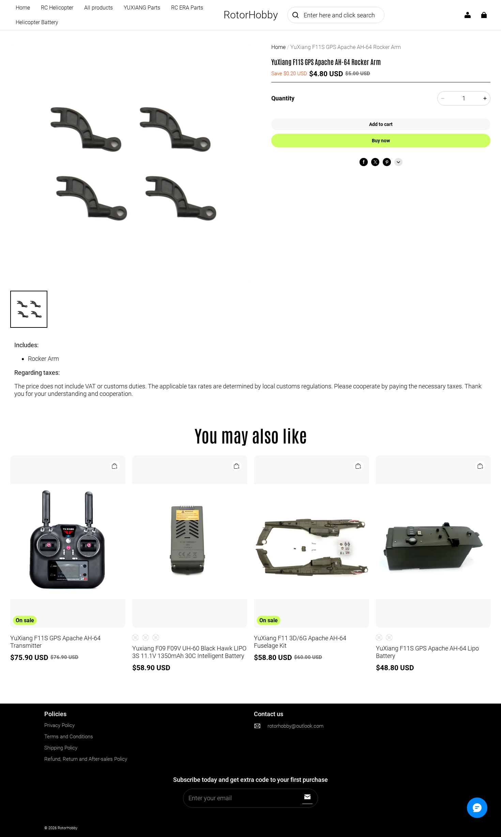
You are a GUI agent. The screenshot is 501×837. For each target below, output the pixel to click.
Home (23, 7)
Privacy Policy (59, 725)
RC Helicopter (57, 7)
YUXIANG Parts (142, 7)
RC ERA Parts (187, 7)
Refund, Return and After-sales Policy (85, 759)
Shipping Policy (60, 748)
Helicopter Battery (37, 22)
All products (98, 7)
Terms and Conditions (68, 737)
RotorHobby (67, 827)
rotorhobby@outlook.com (295, 726)
